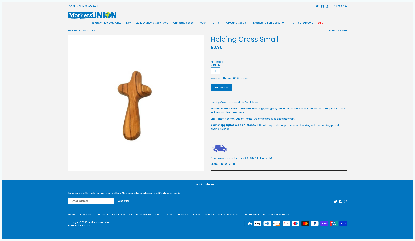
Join (80, 6)
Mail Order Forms (228, 214)
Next (344, 30)
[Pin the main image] (230, 163)
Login (71, 6)
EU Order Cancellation (276, 214)
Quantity (215, 65)
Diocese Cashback (203, 214)
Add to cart (221, 87)
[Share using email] (234, 163)
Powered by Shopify (79, 225)
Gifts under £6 (86, 30)
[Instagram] (327, 6)
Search (72, 214)
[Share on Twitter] (226, 163)
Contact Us (102, 214)
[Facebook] (322, 6)
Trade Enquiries (250, 214)
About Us (85, 214)
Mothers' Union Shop (99, 222)
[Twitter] (317, 6)
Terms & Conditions (176, 214)
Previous (334, 30)
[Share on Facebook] (222, 163)
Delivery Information (148, 214)
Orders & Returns (122, 214)
